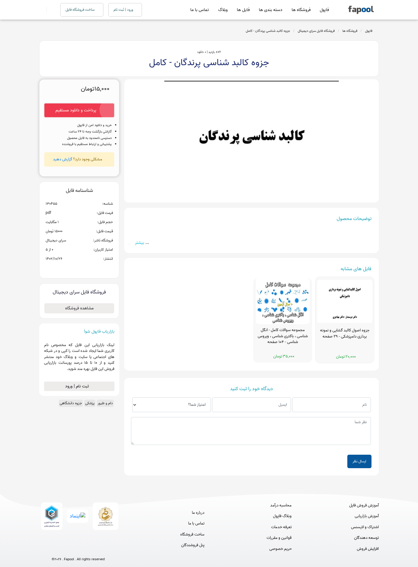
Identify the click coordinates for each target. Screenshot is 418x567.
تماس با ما (199, 10)
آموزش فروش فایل (364, 505)
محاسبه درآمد (281, 505)
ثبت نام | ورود (77, 386)
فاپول (324, 10)
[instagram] (78, 549)
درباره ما (198, 513)
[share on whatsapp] (79, 268)
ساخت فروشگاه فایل (80, 10)
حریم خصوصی (280, 549)
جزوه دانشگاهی (71, 403)
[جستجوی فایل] (49, 10)
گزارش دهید (62, 159)
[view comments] (87, 268)
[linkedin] (101, 549)
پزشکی (90, 403)
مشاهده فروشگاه (79, 308)
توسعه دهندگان (366, 538)
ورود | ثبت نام (124, 10)
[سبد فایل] (41, 9)
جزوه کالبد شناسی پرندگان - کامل (268, 31)
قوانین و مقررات (279, 538)
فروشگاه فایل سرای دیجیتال (316, 31)
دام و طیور (105, 403)
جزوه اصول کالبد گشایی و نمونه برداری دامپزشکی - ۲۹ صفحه (344, 333)
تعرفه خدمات (281, 527)
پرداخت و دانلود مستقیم (75, 110)
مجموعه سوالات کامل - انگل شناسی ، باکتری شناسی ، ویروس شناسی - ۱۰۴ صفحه (283, 336)
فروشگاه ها (301, 10)
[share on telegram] (71, 268)
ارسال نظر (359, 461)
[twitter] (89, 549)
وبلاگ (223, 10)
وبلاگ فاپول (282, 516)
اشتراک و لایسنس (365, 527)
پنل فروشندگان (192, 545)
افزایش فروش (368, 549)
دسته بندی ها (270, 10)
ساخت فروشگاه (192, 535)
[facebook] (55, 549)
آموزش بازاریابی (367, 516)
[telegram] (67, 549)
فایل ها (243, 10)
